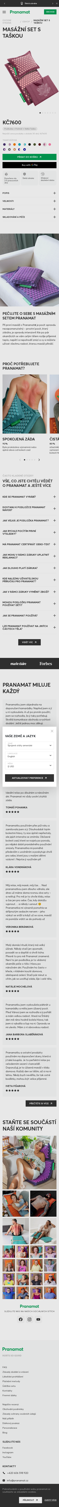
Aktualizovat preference (27, 778)
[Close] (52, 731)
